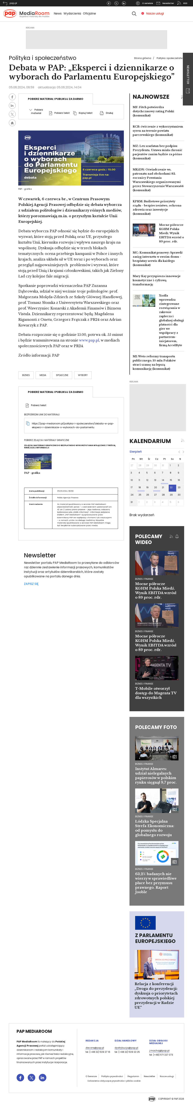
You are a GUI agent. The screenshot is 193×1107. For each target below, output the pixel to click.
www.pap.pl (89, 340)
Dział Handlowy (125, 1040)
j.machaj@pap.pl (159, 1050)
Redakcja (92, 1040)
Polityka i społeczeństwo (170, 58)
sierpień (135, 451)
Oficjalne (89, 13)
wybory (83, 375)
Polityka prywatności (112, 1076)
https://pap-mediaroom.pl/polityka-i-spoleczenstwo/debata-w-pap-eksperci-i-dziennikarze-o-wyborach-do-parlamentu (73, 425)
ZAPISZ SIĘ (31, 584)
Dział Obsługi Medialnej (158, 1042)
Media (43, 375)
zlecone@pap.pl (95, 1047)
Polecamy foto (156, 727)
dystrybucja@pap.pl (126, 1047)
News (58, 13)
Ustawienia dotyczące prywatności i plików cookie (113, 1080)
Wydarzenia (72, 13)
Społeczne (62, 375)
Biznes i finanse (144, 764)
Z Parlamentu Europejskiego (155, 938)
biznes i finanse (144, 579)
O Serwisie (91, 1076)
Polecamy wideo (148, 539)
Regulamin (133, 1076)
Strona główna (142, 58)
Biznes (26, 375)
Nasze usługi (155, 13)
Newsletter (188, 75)
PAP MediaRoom (34, 1031)
